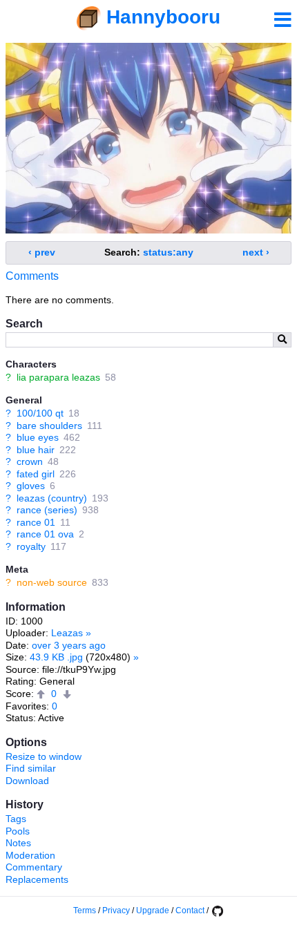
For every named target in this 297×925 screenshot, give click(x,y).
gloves (31, 485)
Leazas (67, 632)
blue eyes (38, 437)
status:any (168, 252)
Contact (189, 910)
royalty (31, 546)
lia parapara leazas (58, 377)
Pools (18, 831)
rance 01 (36, 522)
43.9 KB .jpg (56, 656)
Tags (16, 818)
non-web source (52, 582)
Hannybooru (163, 17)
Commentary (34, 866)
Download (27, 780)
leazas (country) (52, 498)
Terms (84, 910)
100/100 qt (40, 413)
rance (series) (47, 509)
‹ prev (41, 252)
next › (255, 252)
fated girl (36, 473)
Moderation (30, 855)
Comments (32, 276)
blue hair (36, 449)
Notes (18, 842)
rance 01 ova (45, 534)
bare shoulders (49, 425)
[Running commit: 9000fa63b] (217, 910)
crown (30, 461)
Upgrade (152, 910)
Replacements (37, 879)
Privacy (116, 910)
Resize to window (44, 756)
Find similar (31, 768)
